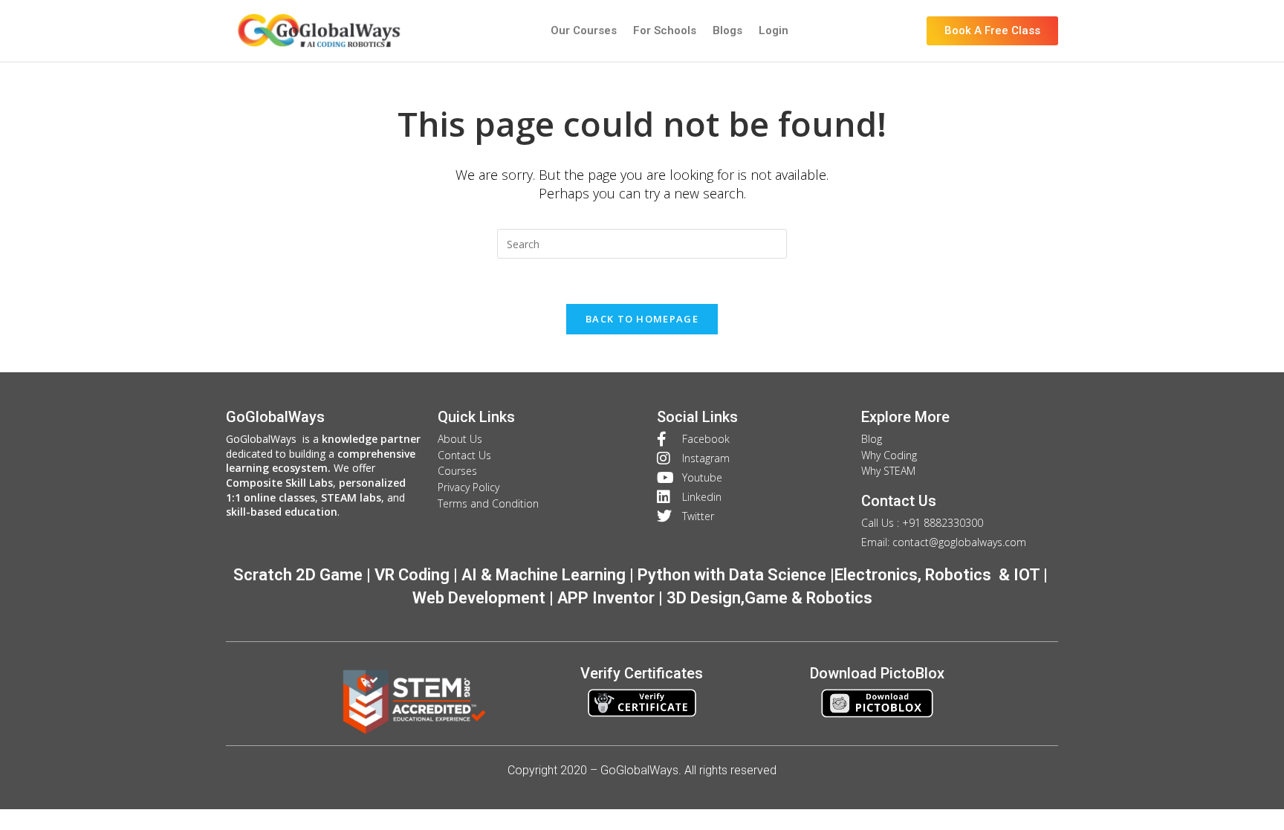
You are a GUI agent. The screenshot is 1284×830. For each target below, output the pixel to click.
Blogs (727, 30)
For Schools (664, 30)
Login (773, 30)
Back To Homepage (642, 318)
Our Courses (584, 30)
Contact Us (898, 501)
